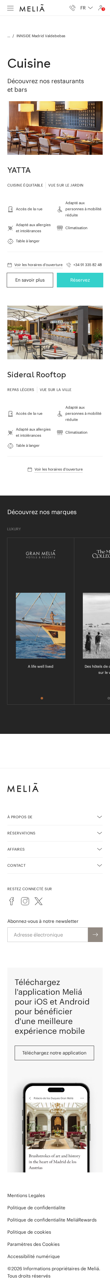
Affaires (16, 849)
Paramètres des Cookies (33, 1244)
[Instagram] (25, 901)
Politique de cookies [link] (29, 1232)
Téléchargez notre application (54, 1053)
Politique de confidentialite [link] (36, 1208)
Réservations (21, 833)
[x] (38, 901)
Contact (16, 865)
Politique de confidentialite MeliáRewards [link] (52, 1220)
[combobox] (86, 8)
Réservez (80, 280)
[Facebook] (11, 901)
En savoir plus (30, 280)
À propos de (19, 817)
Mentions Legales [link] (26, 1195)
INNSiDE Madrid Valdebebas (40, 36)
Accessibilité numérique (33, 1256)
